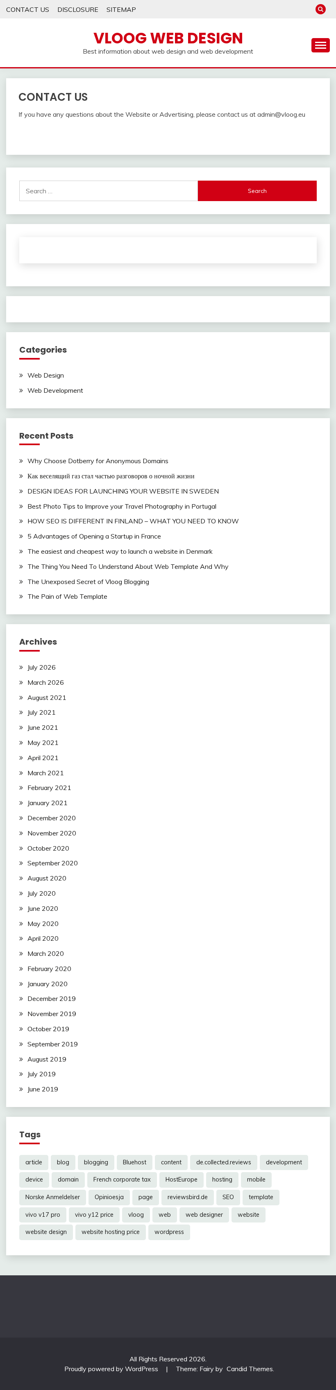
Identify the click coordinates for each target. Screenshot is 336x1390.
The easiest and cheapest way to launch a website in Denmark (120, 551)
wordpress (169, 1232)
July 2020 (41, 893)
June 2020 (42, 908)
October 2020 (48, 848)
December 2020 (51, 818)
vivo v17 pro (42, 1214)
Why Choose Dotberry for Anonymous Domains (97, 461)
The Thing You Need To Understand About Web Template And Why (128, 566)
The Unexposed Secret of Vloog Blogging (88, 581)
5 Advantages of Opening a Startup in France (94, 536)
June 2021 (42, 727)
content (171, 1162)
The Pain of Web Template (67, 596)
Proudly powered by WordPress (112, 1369)
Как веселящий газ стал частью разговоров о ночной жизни (111, 476)
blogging (96, 1162)
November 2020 (51, 833)
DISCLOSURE (77, 9)
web (165, 1214)
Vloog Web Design (168, 38)
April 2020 (43, 938)
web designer (204, 1214)
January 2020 (47, 984)
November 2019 (51, 1014)
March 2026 (45, 682)
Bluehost (134, 1162)
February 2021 (49, 787)
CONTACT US (27, 9)
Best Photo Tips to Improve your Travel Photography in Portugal (121, 506)
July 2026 (41, 667)
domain (68, 1179)
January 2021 (47, 803)
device (34, 1179)
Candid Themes (250, 1369)
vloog (136, 1214)
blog (63, 1162)
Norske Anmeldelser (52, 1197)
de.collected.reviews (223, 1162)
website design (46, 1232)
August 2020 (46, 878)
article (33, 1162)
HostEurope (182, 1179)
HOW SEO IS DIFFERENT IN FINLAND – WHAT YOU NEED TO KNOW (133, 521)
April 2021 (43, 758)
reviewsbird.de (188, 1197)
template (261, 1197)
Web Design (45, 375)
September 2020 (52, 863)
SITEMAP (121, 9)
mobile (256, 1179)
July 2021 (41, 712)
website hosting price (111, 1232)
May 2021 (43, 742)
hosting (222, 1179)
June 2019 (42, 1089)
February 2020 (49, 968)
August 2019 (46, 1059)
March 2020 (45, 953)
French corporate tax (122, 1179)
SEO (228, 1197)
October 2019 (48, 1029)
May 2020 (43, 923)
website (248, 1214)
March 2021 (45, 773)
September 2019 (52, 1044)
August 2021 (46, 697)
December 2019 (51, 998)
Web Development (55, 390)
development (284, 1162)
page (145, 1197)
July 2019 (41, 1074)
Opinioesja (109, 1197)
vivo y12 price (94, 1214)
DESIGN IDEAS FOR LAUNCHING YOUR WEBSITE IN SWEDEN (123, 491)
